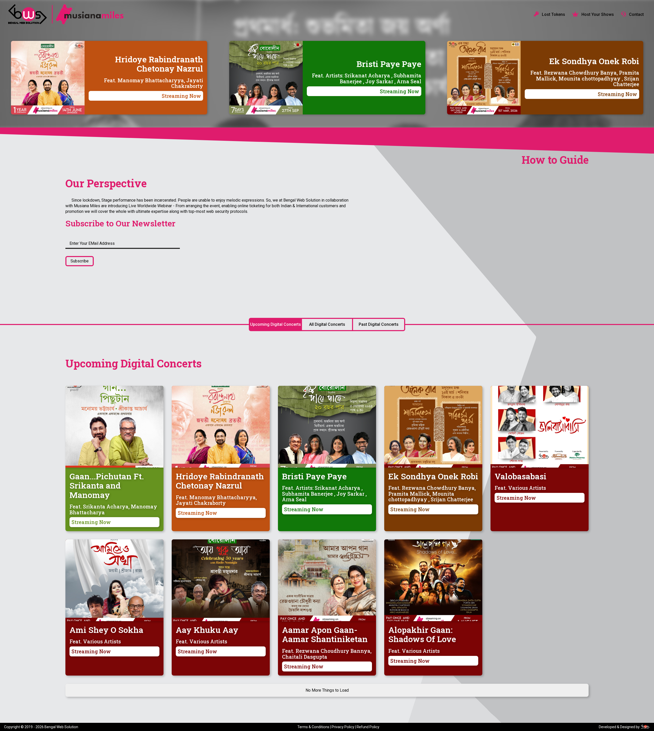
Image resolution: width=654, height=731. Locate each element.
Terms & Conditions (313, 727)
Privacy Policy (343, 727)
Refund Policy (368, 727)
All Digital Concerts (327, 324)
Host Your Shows (597, 14)
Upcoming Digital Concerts (275, 324)
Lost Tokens (553, 14)
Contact (636, 14)
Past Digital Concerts (379, 324)
